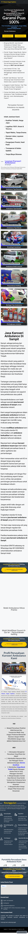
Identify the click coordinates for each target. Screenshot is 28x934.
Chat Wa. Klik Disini (15, 876)
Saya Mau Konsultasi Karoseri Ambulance (14, 570)
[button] (24, 2)
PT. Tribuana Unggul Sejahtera (8, 2)
